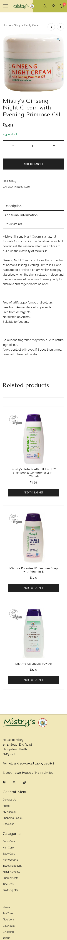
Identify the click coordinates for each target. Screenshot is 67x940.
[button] (58, 39)
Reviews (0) (13, 224)
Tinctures (8, 883)
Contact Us (9, 799)
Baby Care (9, 853)
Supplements (10, 877)
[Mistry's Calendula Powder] (33, 633)
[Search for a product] (45, 6)
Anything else (11, 889)
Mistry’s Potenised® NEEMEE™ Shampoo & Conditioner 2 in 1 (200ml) (34, 473)
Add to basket (33, 163)
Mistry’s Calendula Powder (33, 663)
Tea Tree (8, 913)
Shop (17, 25)
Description (13, 206)
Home (7, 25)
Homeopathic (10, 859)
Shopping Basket (13, 817)
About (6, 805)
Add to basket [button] (33, 492)
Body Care (31, 25)
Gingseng (8, 931)
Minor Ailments (11, 871)
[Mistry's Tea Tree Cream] (60, 27)
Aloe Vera (8, 919)
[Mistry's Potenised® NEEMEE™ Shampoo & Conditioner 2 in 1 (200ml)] (33, 438)
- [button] (13, 145)
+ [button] (54, 145)
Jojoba (6, 937)
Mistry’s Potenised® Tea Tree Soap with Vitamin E (33, 569)
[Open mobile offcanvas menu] (5, 6)
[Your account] (53, 6)
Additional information (21, 215)
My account (9, 811)
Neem (6, 907)
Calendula (9, 925)
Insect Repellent (12, 865)
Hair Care (8, 847)
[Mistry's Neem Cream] (51, 27)
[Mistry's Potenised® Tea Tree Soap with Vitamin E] (33, 537)
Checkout (8, 823)
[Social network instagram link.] (24, 782)
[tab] (33, 206)
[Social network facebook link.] (4, 782)
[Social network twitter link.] (14, 782)
